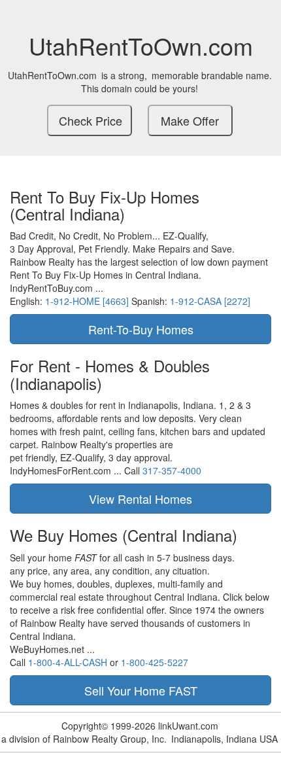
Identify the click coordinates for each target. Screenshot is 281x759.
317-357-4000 (171, 470)
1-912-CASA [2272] (210, 301)
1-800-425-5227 (154, 662)
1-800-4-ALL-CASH (67, 662)
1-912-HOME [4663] (87, 301)
